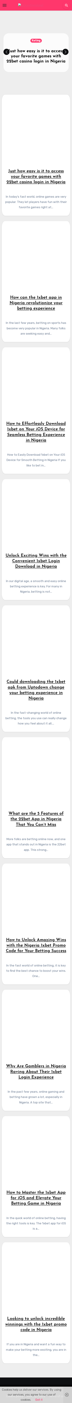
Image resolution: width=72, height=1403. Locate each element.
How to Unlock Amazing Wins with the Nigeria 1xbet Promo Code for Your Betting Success (36, 945)
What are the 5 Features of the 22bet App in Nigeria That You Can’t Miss (36, 819)
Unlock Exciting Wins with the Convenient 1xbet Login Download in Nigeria (36, 561)
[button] (65, 52)
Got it (39, 1399)
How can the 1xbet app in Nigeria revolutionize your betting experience (36, 303)
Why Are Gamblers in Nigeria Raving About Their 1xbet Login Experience (36, 1071)
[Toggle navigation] (4, 5)
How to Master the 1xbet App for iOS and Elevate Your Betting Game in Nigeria (36, 1198)
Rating (36, 40)
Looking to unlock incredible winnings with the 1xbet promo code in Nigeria (36, 1324)
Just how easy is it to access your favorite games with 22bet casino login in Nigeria (36, 56)
